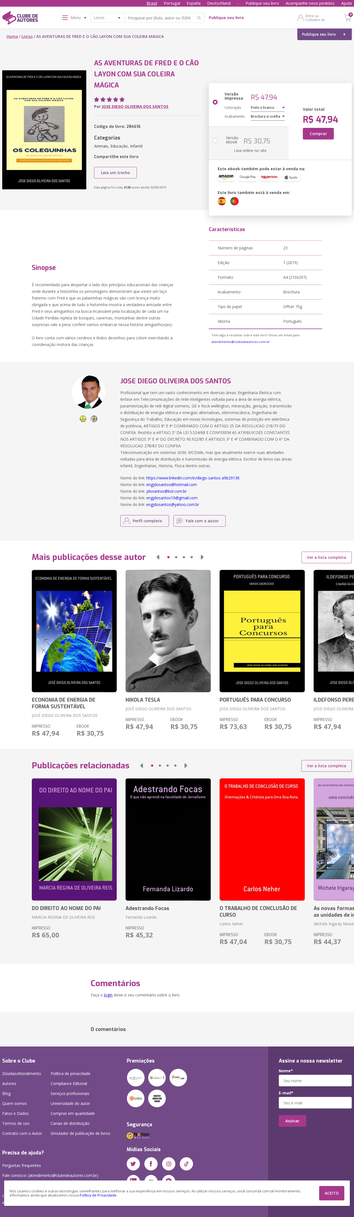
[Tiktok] (186, 1164)
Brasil (152, 3)
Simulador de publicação (80, 1133)
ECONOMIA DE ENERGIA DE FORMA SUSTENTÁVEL (63, 703)
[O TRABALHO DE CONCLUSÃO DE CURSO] (262, 839)
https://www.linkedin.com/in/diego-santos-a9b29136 (193, 477)
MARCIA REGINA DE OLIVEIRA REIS (63, 917)
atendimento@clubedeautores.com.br (241, 342)
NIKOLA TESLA (143, 700)
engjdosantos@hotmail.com (171, 484)
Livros (27, 36)
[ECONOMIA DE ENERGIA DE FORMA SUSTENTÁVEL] (74, 631)
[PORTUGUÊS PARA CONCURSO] (262, 631)
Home (12, 36)
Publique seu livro (262, 3)
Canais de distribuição (70, 1123)
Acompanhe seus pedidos (310, 3)
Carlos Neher (231, 923)
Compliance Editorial (69, 1083)
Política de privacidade (70, 1073)
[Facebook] (151, 1164)
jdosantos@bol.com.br (166, 491)
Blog (6, 1093)
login (108, 995)
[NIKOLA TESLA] (168, 631)
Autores (9, 1083)
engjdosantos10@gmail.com (171, 497)
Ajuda (346, 3)
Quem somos (14, 1103)
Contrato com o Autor (22, 1133)
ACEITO (332, 1193)
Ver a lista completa (326, 557)
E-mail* (286, 1093)
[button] (157, 557)
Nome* (286, 1071)
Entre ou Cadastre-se (315, 18)
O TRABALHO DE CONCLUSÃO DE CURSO (258, 911)
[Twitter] (133, 1164)
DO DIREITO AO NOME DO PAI (66, 908)
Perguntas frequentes (21, 1165)
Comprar (318, 133)
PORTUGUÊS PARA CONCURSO (255, 700)
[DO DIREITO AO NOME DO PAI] (74, 839)
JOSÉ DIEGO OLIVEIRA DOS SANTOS (65, 715)
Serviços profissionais (70, 1093)
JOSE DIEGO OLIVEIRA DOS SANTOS (135, 106)
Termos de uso (16, 1123)
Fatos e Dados (15, 1113)
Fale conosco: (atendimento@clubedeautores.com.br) (50, 1175)
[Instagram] (168, 1164)
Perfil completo (147, 520)
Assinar (292, 1120)
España (194, 3)
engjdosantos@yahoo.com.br (172, 504)
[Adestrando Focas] (168, 839)
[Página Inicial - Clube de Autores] (20, 19)
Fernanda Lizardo (141, 917)
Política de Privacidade (98, 1195)
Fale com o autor (202, 520)
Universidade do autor (70, 1103)
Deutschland (219, 3)
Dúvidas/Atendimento (21, 1073)
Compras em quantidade (73, 1113)
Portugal (172, 3)
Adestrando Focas (147, 908)
